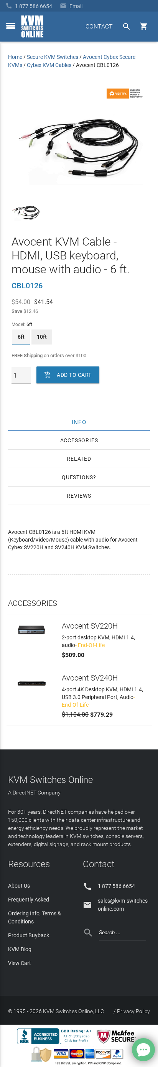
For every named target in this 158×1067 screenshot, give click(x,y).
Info (79, 421)
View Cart (19, 963)
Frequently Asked (28, 899)
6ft (21, 337)
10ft (42, 337)
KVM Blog (19, 949)
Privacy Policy (133, 1011)
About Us (19, 886)
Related (79, 459)
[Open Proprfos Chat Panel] (143, 1049)
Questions (77, 477)
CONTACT (99, 26)
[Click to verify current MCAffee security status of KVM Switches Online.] (117, 1044)
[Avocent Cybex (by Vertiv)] (125, 96)
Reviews (79, 496)
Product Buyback (28, 935)
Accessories (79, 440)
